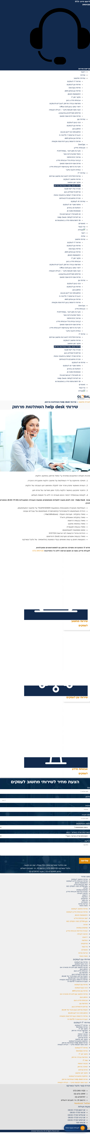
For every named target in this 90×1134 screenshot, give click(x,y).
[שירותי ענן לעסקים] (56, 691)
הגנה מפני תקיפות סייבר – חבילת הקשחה (65, 110)
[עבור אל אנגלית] (81, 229)
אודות (83, 236)
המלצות (85, 897)
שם (88, 788)
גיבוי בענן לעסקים (74, 122)
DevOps (81, 305)
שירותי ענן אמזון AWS (73, 91)
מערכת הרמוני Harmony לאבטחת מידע (65, 167)
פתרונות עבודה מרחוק (80, 1030)
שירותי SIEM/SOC (74, 157)
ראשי (83, 233)
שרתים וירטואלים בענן (72, 192)
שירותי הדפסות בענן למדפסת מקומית (66, 141)
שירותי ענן (81, 119)
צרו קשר (82, 388)
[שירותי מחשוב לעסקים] (56, 614)
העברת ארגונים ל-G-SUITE (70, 135)
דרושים (85, 895)
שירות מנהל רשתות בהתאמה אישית (67, 195)
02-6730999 (50, 871)
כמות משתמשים (83, 824)
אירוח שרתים (83, 1037)
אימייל (87, 806)
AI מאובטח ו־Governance (70, 214)
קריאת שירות (83, 904)
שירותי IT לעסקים (74, 81)
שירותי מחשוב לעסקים (72, 179)
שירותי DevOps (75, 88)
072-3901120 (38, 551)
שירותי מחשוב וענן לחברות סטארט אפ (74, 967)
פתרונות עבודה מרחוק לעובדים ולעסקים (65, 103)
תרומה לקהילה (82, 893)
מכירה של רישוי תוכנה (72, 189)
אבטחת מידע (79, 147)
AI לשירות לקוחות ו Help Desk (69, 217)
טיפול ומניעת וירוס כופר (72, 154)
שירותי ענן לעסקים (74, 84)
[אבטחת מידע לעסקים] (56, 762)
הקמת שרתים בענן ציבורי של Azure (75, 976)
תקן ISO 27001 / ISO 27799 (77, 886)
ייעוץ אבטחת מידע (81, 884)
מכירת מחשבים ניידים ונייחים (70, 198)
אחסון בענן (77, 129)
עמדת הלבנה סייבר (73, 170)
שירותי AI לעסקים (78, 201)
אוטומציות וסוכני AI (74, 211)
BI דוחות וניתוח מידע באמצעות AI (68, 220)
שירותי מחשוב (79, 78)
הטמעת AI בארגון (74, 208)
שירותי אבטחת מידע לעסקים (77, 881)
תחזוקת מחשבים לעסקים (78, 1041)
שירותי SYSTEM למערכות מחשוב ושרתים (65, 176)
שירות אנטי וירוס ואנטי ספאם (70, 116)
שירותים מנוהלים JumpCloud (69, 113)
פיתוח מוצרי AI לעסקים (72, 204)
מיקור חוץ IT (76, 97)
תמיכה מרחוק (83, 1036)
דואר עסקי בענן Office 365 (70, 107)
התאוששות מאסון (74, 94)
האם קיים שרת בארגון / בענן (78, 832)
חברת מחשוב (84, 402)
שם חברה (86, 815)
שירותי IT (81, 173)
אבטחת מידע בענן (73, 100)
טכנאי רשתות (83, 1034)
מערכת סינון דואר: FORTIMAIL (69, 151)
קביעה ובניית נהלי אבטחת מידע (68, 160)
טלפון (88, 797)
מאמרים (82, 384)
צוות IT (85, 1032)
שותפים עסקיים (82, 890)
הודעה (87, 841)
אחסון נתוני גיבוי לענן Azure (70, 132)
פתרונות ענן (83, 973)
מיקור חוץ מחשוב (74, 182)
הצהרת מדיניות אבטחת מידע (77, 891)
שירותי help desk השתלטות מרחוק (67, 185)
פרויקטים (84, 898)
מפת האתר (83, 906)
